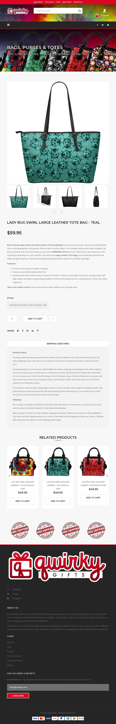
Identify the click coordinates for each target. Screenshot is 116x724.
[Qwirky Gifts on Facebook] (95, 25)
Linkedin (32, 330)
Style (10, 298)
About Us (11, 642)
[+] (18, 317)
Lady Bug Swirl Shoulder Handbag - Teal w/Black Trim (58, 485)
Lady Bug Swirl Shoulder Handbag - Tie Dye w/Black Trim (22, 485)
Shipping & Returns (58, 343)
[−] (18, 320)
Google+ (27, 330)
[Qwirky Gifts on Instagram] (106, 25)
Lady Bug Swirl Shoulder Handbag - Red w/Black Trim (93, 484)
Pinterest (37, 330)
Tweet (18, 330)
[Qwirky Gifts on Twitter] (101, 25)
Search (10, 665)
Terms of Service (14, 656)
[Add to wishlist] (53, 318)
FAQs (9, 647)
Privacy (10, 651)
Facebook (23, 330)
